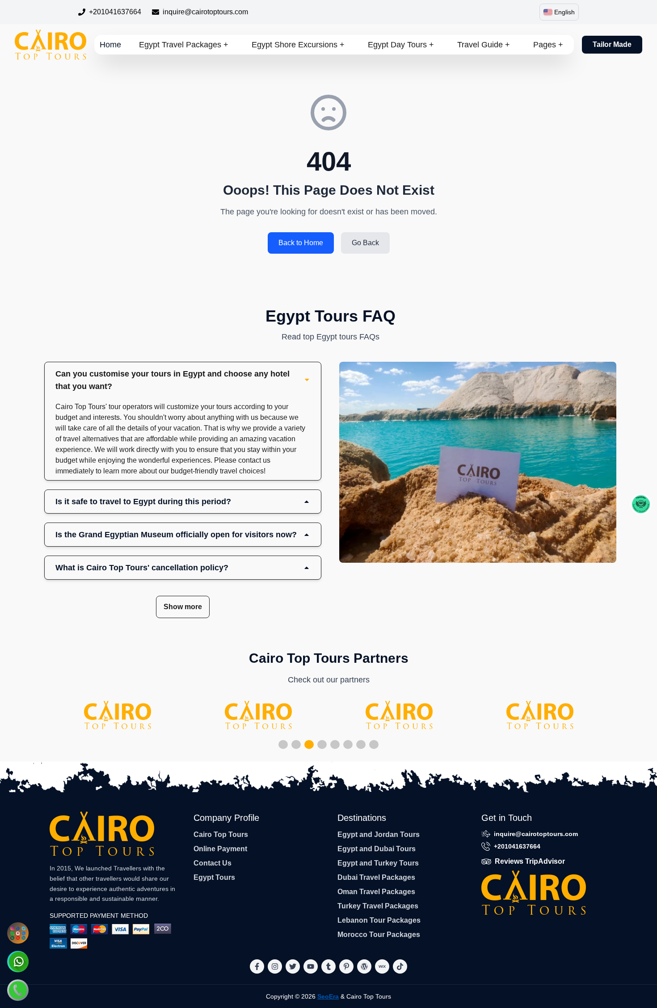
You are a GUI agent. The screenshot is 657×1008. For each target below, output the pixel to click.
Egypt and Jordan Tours (378, 834)
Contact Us (213, 863)
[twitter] (293, 966)
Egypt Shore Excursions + (298, 44)
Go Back (365, 243)
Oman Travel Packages (376, 891)
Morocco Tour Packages (378, 934)
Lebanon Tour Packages (379, 920)
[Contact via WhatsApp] (18, 961)
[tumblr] (328, 966)
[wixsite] (382, 966)
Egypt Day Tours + (401, 44)
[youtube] (310, 966)
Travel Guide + (483, 44)
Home (110, 44)
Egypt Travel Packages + (183, 44)
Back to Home (300, 243)
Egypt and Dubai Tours (376, 849)
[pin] (346, 966)
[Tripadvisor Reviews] (641, 504)
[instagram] (275, 966)
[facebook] (257, 966)
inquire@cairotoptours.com (205, 12)
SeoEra (328, 996)
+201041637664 (115, 12)
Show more (183, 607)
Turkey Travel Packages (377, 906)
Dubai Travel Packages (376, 877)
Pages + (548, 44)
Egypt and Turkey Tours (378, 863)
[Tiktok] (400, 966)
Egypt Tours (214, 877)
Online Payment (220, 849)
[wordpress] (364, 966)
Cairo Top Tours (221, 834)
